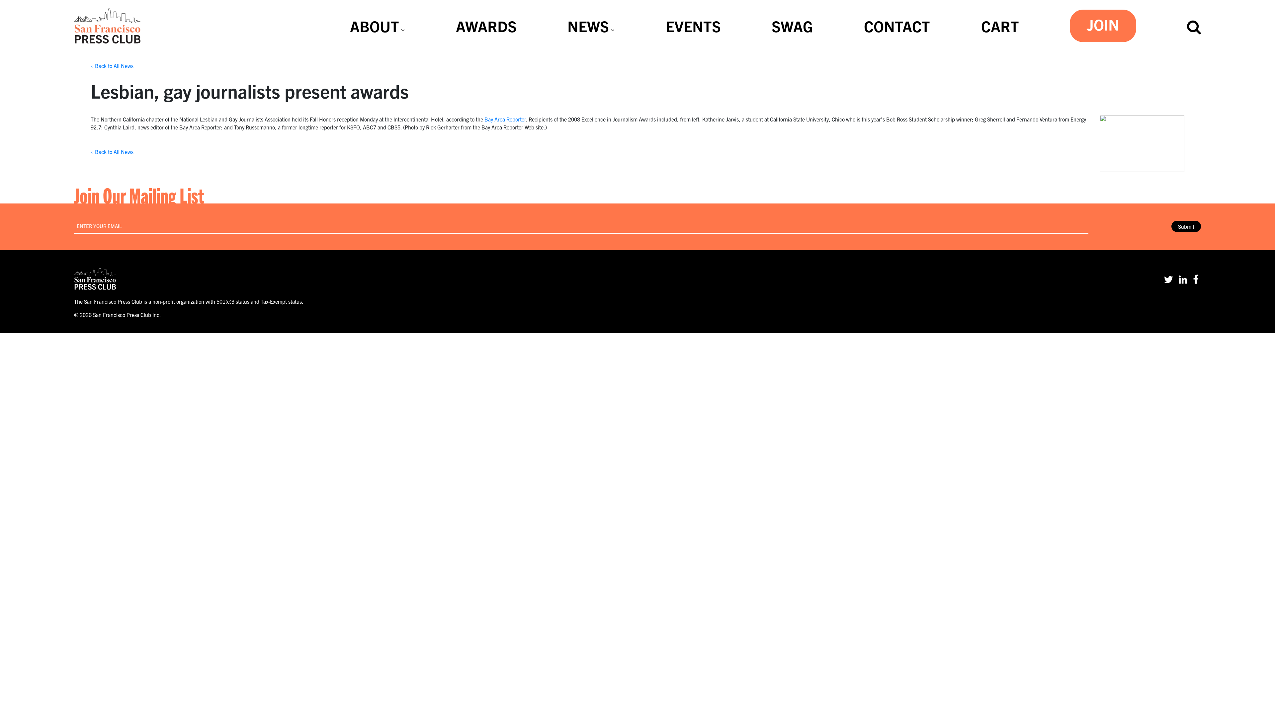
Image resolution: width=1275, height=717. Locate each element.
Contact (897, 25)
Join (1103, 24)
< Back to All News (112, 65)
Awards (486, 25)
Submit (1186, 226)
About (374, 25)
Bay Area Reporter (505, 119)
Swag (792, 25)
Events (693, 25)
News (588, 25)
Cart (1000, 25)
